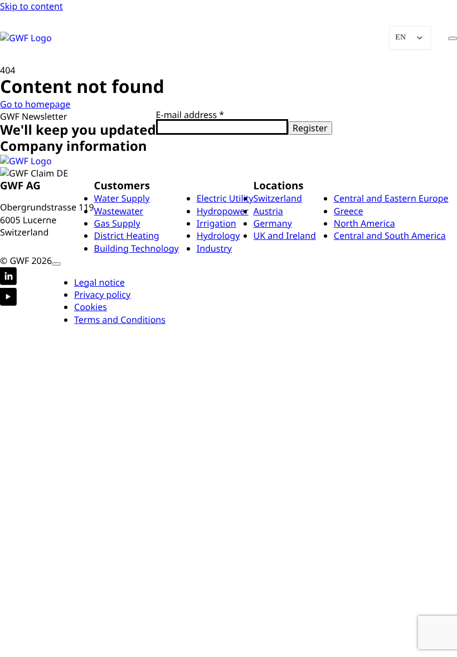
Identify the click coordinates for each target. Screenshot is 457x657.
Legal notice (99, 282)
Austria (268, 211)
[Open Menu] (452, 38)
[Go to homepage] (26, 161)
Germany (273, 223)
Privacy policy (102, 294)
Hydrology (218, 235)
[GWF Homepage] (45, 38)
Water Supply (122, 198)
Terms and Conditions (120, 319)
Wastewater (119, 211)
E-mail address (190, 114)
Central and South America (390, 235)
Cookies (90, 307)
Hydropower (223, 211)
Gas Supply (117, 223)
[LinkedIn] (8, 277)
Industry (214, 248)
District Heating (126, 235)
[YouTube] (8, 298)
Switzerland (278, 198)
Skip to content (31, 6)
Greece (348, 211)
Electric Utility (225, 198)
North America (364, 223)
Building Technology (136, 248)
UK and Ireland (285, 235)
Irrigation (216, 223)
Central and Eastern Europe (391, 198)
